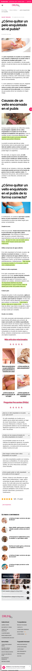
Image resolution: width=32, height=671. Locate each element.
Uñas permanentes (21, 651)
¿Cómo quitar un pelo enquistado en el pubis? (23, 394)
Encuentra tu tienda (7, 627)
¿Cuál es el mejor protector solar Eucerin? (19, 565)
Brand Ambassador (6, 635)
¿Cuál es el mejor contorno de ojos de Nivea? (19, 519)
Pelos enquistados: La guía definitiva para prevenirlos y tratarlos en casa (8, 368)
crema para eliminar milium (7, 645)
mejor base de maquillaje (5, 658)
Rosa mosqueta (21, 653)
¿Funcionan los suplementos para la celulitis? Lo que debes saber (19, 537)
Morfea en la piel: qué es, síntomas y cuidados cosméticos (19, 546)
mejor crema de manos (7, 651)
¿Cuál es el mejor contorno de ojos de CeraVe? (19, 556)
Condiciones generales (23, 629)
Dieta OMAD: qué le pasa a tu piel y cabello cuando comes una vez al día (19, 529)
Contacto (19, 627)
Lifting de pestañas (22, 646)
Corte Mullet (20, 649)
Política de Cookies (13, 670)
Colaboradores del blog (8, 637)
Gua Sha (19, 656)
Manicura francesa (22, 644)
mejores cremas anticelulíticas (6, 649)
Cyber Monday (21, 634)
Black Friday (21, 631)
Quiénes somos (5, 625)
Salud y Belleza (13, 10)
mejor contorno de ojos (6, 654)
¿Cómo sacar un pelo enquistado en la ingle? (8, 394)
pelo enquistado (7, 504)
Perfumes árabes (6, 661)
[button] (2, 5)
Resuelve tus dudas (22, 625)
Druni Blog (4, 10)
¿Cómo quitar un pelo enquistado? (23, 367)
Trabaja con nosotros (5, 630)
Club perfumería (6, 633)
